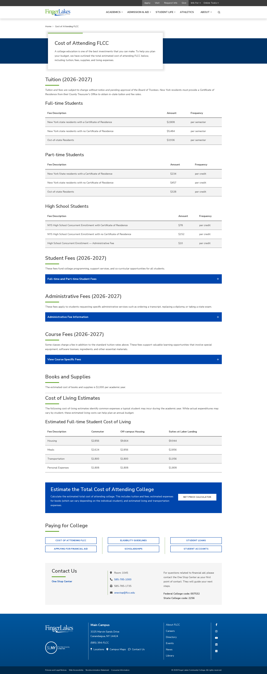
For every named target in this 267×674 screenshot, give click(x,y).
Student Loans (196, 540)
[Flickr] (216, 651)
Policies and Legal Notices (56, 670)
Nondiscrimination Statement (97, 670)
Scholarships (134, 548)
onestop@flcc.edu (124, 592)
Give (184, 2)
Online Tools (210, 2)
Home (48, 26)
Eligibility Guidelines (133, 540)
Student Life (164, 12)
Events (170, 643)
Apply (147, 2)
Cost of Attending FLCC (67, 26)
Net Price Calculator (197, 497)
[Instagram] (216, 631)
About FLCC (173, 624)
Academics (113, 12)
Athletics (187, 12)
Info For (195, 2)
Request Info (170, 2)
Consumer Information (120, 670)
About (205, 12)
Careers (170, 631)
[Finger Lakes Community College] (57, 12)
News (169, 649)
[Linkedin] (216, 645)
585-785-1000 (122, 579)
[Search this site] (219, 12)
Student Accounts (196, 548)
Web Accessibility (76, 670)
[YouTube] (216, 638)
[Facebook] (216, 625)
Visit (157, 2)
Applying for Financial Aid (71, 548)
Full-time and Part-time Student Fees (72, 279)
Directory (171, 637)
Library (170, 655)
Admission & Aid (138, 12)
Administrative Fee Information (67, 317)
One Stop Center (62, 581)
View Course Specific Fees (64, 359)
